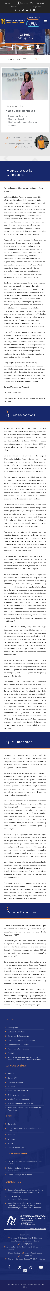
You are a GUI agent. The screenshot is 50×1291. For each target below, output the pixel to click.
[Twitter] (20, 47)
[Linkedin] (30, 10)
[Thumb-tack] (38, 47)
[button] (8, 3)
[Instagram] (23, 10)
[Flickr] (29, 47)
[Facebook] (12, 47)
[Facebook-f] (15, 10)
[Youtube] (26, 10)
